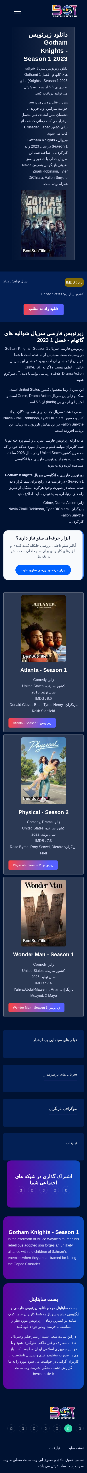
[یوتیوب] (34, 1428)
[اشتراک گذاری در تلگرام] (32, 1190)
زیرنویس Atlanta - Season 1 (32, 723)
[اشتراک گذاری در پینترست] (43, 1190)
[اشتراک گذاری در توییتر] (55, 1190)
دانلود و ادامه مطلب (43, 309)
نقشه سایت (75, 1448)
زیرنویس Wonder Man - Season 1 (36, 1007)
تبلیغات (54, 1448)
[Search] (6, 11)
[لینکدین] (11, 1428)
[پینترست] (57, 1428)
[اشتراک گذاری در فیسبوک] (66, 1190)
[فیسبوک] (80, 1428)
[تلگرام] (45, 1428)
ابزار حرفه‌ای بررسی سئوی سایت (43, 570)
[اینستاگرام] (23, 1428)
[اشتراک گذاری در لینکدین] (21, 1190)
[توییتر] (68, 1428)
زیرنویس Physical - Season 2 (33, 865)
